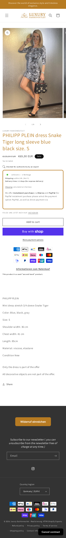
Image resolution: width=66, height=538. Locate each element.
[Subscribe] (55, 456)
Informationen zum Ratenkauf (33, 268)
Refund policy (18, 525)
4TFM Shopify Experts (52, 521)
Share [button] (9, 384)
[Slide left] (25, 124)
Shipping (8, 187)
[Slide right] (40, 124)
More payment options (33, 239)
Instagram (33, 213)
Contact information (36, 531)
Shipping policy (17, 531)
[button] (6, 15)
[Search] (50, 15)
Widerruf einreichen (33, 421)
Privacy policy (33, 525)
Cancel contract (51, 532)
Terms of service (50, 525)
